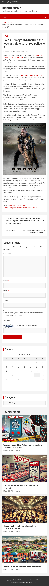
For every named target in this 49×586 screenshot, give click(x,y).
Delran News (11, 8)
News (5, 36)
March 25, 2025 (8, 451)
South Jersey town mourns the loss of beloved (20, 208)
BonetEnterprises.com (28, 582)
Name (6, 281)
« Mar (5, 388)
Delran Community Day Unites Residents (22, 566)
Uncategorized (10, 520)
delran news (12, 205)
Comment (7, 253)
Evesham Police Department (31, 75)
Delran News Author (23, 51)
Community (8, 439)
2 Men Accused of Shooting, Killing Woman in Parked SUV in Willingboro (23, 231)
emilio (18, 451)
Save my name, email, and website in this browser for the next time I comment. (23, 314)
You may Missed (11, 411)
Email (6, 291)
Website (6, 300)
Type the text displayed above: (26, 325)
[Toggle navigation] (5, 16)
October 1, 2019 (9, 51)
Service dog (21, 205)
